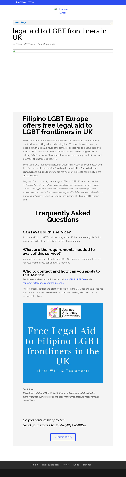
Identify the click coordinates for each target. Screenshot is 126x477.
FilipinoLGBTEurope (26, 44)
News (66, 465)
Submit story (63, 437)
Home (35, 465)
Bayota (87, 465)
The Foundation (50, 465)
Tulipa (76, 465)
